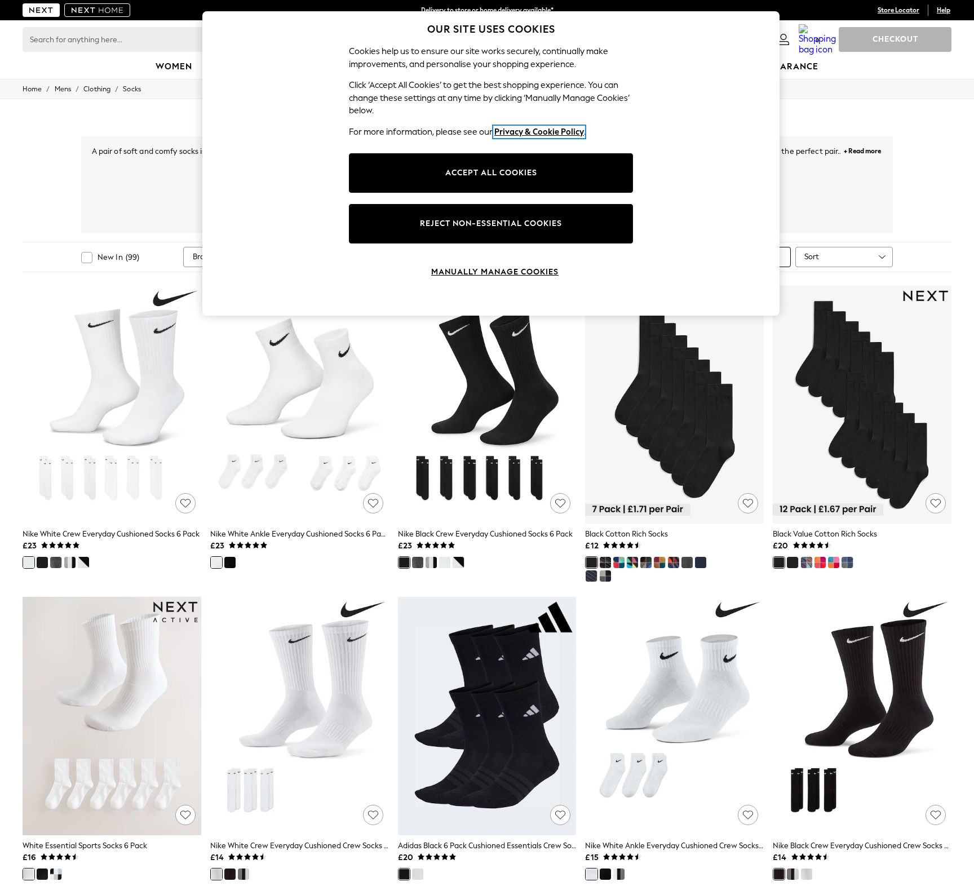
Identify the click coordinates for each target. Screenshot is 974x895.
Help (943, 10)
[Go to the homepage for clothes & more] (41, 10)
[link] (783, 39)
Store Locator (898, 10)
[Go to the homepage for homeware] (97, 10)
